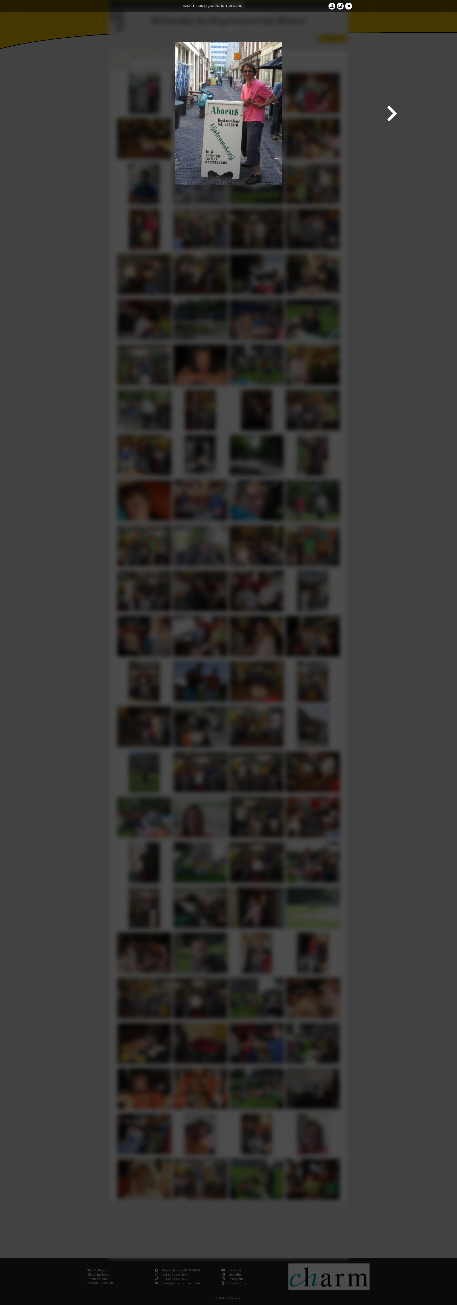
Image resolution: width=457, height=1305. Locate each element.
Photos (186, 6)
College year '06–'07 (210, 6)
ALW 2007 (236, 6)
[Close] (348, 6)
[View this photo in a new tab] (340, 6)
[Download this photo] (332, 6)
